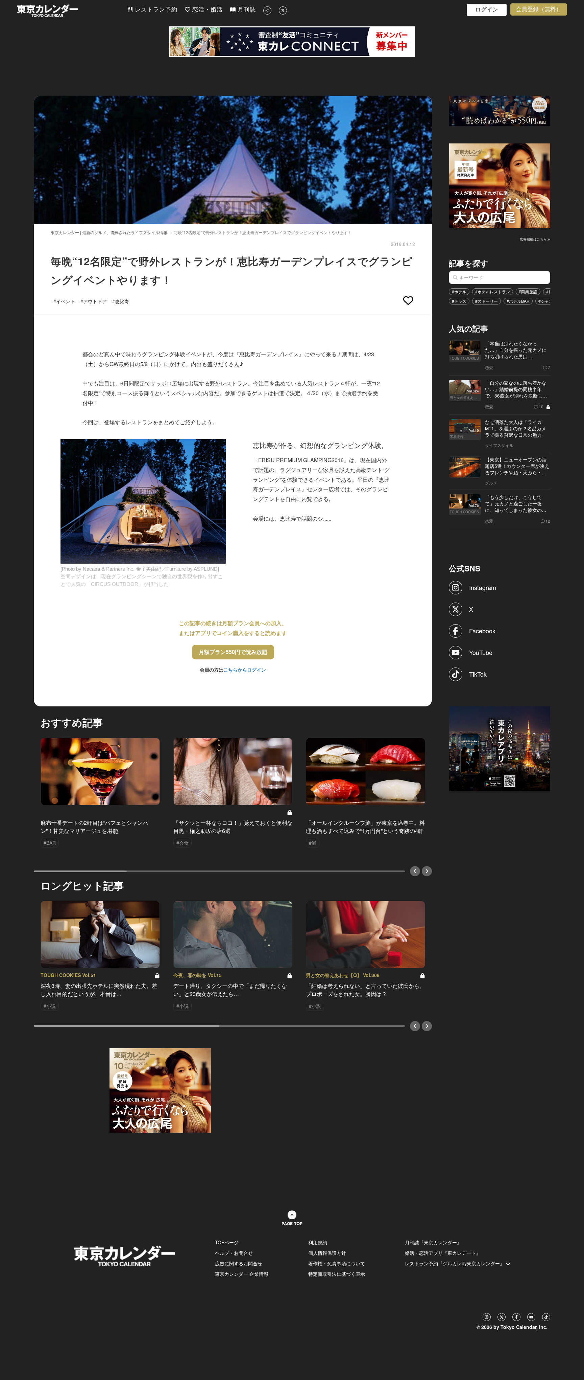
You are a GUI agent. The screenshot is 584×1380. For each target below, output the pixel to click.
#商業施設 (528, 291)
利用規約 (317, 1242)
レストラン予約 (155, 9)
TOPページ (227, 1242)
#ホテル (459, 291)
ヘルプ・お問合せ (234, 1252)
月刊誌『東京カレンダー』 (433, 1242)
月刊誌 (246, 9)
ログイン (486, 9)
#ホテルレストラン (492, 291)
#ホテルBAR (518, 301)
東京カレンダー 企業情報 (241, 1273)
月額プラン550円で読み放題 (233, 652)
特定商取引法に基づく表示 (336, 1273)
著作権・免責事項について (336, 1263)
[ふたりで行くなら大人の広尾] (500, 185)
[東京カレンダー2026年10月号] (160, 1089)
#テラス (459, 301)
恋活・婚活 (206, 9)
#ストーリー (486, 301)
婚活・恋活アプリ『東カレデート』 (443, 1252)
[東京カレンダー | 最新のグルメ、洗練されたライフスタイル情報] (72, 10)
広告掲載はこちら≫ (535, 239)
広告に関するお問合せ (238, 1263)
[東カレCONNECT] (292, 41)
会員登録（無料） (539, 9)
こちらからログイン (244, 669)
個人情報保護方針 (327, 1252)
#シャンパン (549, 301)
